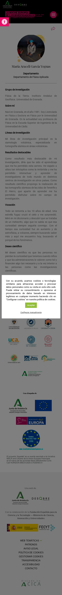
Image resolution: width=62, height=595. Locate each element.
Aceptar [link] (31, 305)
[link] (4, 21)
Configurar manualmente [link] (31, 312)
